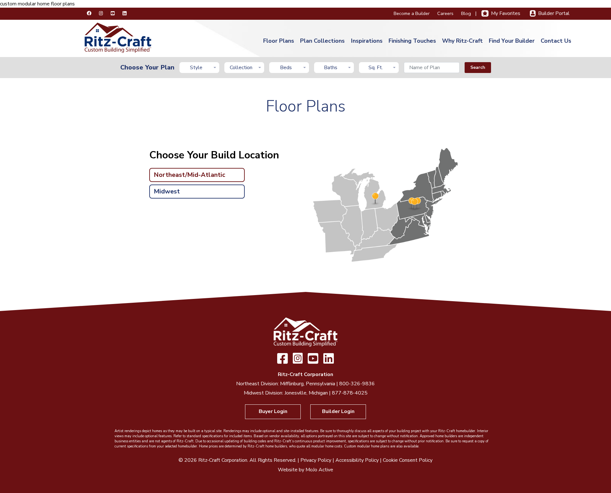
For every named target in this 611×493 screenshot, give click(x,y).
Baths (330, 67)
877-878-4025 (350, 392)
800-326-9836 (357, 383)
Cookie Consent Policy (407, 460)
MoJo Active (319, 469)
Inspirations (367, 41)
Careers (445, 13)
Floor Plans (278, 41)
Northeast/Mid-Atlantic (189, 174)
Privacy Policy (315, 460)
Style (196, 67)
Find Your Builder (512, 41)
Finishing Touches (412, 41)
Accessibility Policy (357, 460)
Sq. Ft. (376, 67)
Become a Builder (412, 13)
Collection (241, 67)
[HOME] (117, 37)
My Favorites (505, 13)
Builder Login (338, 411)
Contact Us (556, 41)
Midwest (167, 191)
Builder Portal (554, 13)
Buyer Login (273, 411)
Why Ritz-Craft (462, 41)
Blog (466, 13)
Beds (286, 67)
